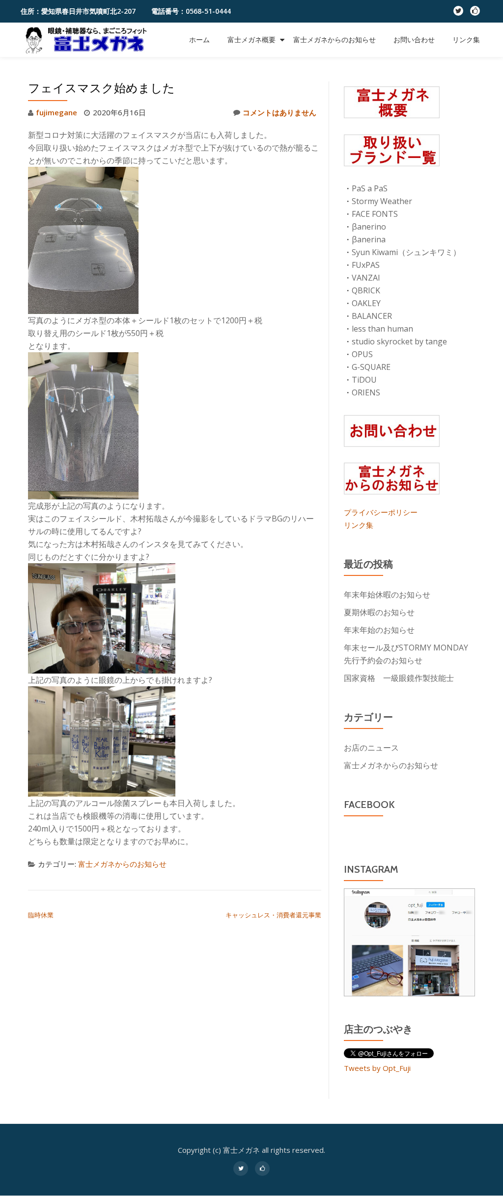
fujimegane (56, 112)
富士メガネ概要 (251, 40)
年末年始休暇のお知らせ (387, 594)
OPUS (362, 354)
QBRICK (366, 290)
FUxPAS (366, 265)
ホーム (199, 40)
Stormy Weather (382, 201)
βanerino (369, 226)
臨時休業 (41, 914)
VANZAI (366, 277)
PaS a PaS (370, 188)
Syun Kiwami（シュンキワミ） (406, 252)
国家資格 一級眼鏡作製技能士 (399, 678)
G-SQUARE (371, 367)
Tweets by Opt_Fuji (377, 1068)
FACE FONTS (375, 213)
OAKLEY (366, 303)
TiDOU (364, 379)
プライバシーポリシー (381, 512)
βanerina (369, 239)
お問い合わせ (414, 40)
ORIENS (366, 392)
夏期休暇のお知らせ (379, 612)
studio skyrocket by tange (399, 341)
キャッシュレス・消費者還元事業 (273, 914)
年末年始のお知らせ (379, 629)
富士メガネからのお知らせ (334, 40)
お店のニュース (371, 747)
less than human (382, 328)
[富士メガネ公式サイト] (89, 40)
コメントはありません (279, 112)
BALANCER (372, 316)
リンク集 (466, 40)
